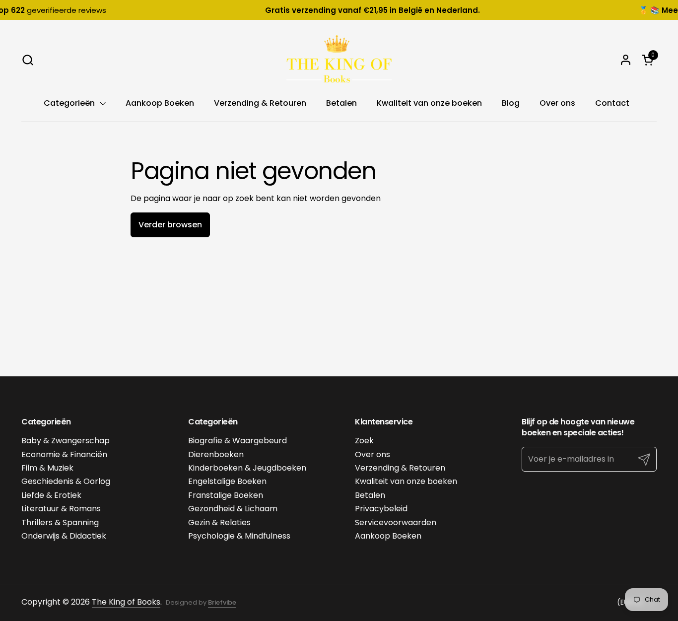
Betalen (370, 495)
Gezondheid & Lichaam (232, 508)
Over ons (372, 454)
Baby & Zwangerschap (65, 440)
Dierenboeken (216, 454)
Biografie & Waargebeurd (237, 440)
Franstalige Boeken (225, 495)
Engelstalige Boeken (227, 481)
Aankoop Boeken (388, 536)
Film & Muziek (47, 468)
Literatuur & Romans (61, 508)
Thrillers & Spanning (60, 522)
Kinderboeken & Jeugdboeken (247, 468)
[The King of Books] (339, 59)
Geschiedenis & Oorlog (65, 481)
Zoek (364, 440)
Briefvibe (222, 602)
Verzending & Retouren (400, 468)
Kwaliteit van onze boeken (406, 481)
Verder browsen (170, 224)
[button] (27, 60)
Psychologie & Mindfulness (239, 536)
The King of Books (126, 602)
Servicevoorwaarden (395, 522)
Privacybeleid (381, 508)
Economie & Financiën (64, 454)
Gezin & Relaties (219, 522)
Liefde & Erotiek (51, 495)
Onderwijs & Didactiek (63, 536)
